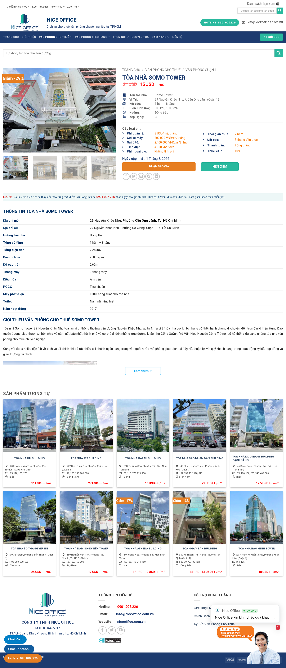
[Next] (108, 110)
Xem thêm (141, 371)
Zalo (15, 639)
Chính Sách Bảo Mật (208, 616)
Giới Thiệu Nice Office (209, 608)
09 (98, 197)
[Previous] (10, 110)
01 (101, 197)
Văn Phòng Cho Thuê (54, 37)
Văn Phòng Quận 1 (201, 70)
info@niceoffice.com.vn (135, 614)
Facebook (19, 649)
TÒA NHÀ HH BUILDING (29, 458)
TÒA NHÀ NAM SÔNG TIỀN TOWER (86, 548)
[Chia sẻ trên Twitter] (133, 176)
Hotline (23, 658)
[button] (264, 4)
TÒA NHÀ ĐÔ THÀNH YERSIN (29, 548)
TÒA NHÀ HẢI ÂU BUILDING (143, 458)
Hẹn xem (220, 166)
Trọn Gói (119, 37)
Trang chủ (11, 37)
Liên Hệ (177, 37)
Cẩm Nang (159, 37)
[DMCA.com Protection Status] (109, 640)
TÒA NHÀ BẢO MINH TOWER (256, 548)
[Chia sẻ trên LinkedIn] (156, 176)
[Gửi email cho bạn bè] (141, 176)
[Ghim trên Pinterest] (148, 176)
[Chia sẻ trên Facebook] (126, 176)
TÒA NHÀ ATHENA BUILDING (143, 548)
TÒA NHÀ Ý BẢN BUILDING (200, 548)
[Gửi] (280, 11)
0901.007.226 (127, 607)
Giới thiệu (29, 37)
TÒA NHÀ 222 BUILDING (86, 458)
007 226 (109, 197)
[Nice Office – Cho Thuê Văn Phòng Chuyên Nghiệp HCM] (25, 22)
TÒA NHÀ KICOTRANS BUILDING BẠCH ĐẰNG (253, 458)
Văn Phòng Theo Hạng (91, 37)
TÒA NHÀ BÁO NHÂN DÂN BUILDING (199, 458)
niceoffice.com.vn (131, 622)
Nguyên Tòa (140, 37)
